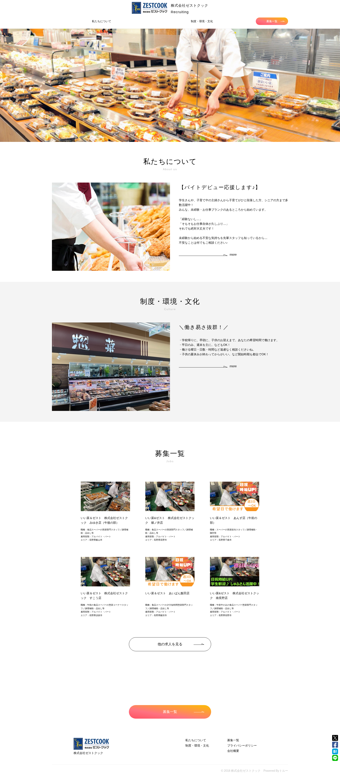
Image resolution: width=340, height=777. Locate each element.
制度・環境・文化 (202, 21)
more (233, 254)
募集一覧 (271, 21)
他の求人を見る (170, 644)
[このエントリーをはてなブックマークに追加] (335, 751)
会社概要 (233, 750)
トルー (283, 770)
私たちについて (101, 21)
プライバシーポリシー (242, 745)
